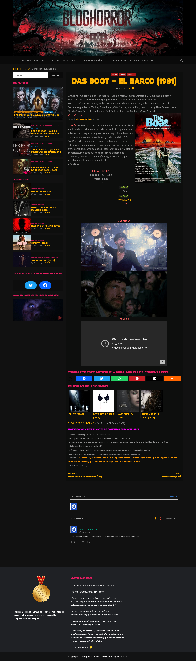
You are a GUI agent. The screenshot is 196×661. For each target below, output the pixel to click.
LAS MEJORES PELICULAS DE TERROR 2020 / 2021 (44, 169)
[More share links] (172, 378)
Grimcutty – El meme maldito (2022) (43, 208)
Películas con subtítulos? (144, 60)
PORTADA (26, 60)
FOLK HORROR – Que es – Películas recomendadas (46, 132)
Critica (34, 189)
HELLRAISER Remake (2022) (46, 225)
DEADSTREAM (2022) (42, 191)
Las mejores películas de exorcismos (36, 114)
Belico (114, 74)
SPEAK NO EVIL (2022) (43, 260)
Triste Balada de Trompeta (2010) (85, 475)
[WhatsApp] (119, 378)
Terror (34, 165)
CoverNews (107, 656)
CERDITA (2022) (39, 242)
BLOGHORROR (76, 423)
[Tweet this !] (102, 378)
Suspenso (132, 74)
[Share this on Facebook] (84, 378)
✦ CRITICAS (53, 60)
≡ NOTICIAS (39, 60)
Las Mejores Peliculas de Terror (28, 112)
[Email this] (154, 378)
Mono (132, 88)
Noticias (48, 112)
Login (174, 496)
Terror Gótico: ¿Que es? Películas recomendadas (46, 150)
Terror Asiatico (118, 60)
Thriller (54, 257)
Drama (122, 74)
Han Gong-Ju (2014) (171, 475)
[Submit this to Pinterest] (137, 378)
